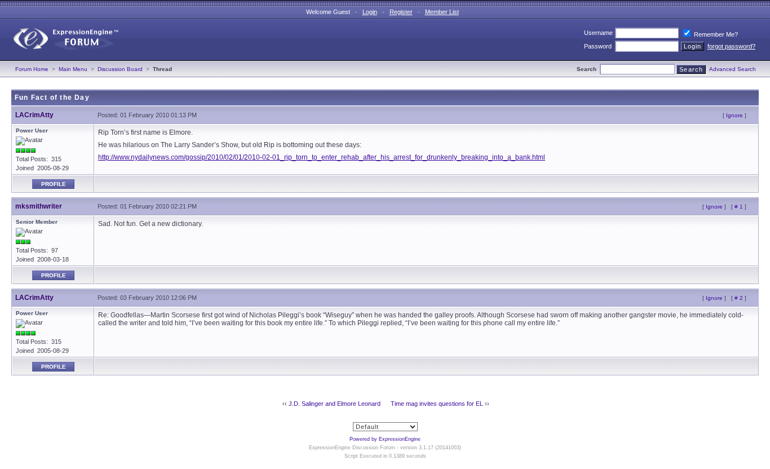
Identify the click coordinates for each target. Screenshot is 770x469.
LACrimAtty (34, 115)
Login (369, 11)
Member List (442, 11)
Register (401, 11)
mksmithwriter (38, 206)
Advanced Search (732, 69)
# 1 (738, 206)
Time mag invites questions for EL (437, 403)
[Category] (61, 58)
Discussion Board (120, 69)
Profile (53, 184)
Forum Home (31, 69)
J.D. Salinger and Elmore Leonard (334, 403)
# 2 (738, 298)
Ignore (734, 115)
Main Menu (73, 69)
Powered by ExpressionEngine (385, 439)
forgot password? (731, 46)
